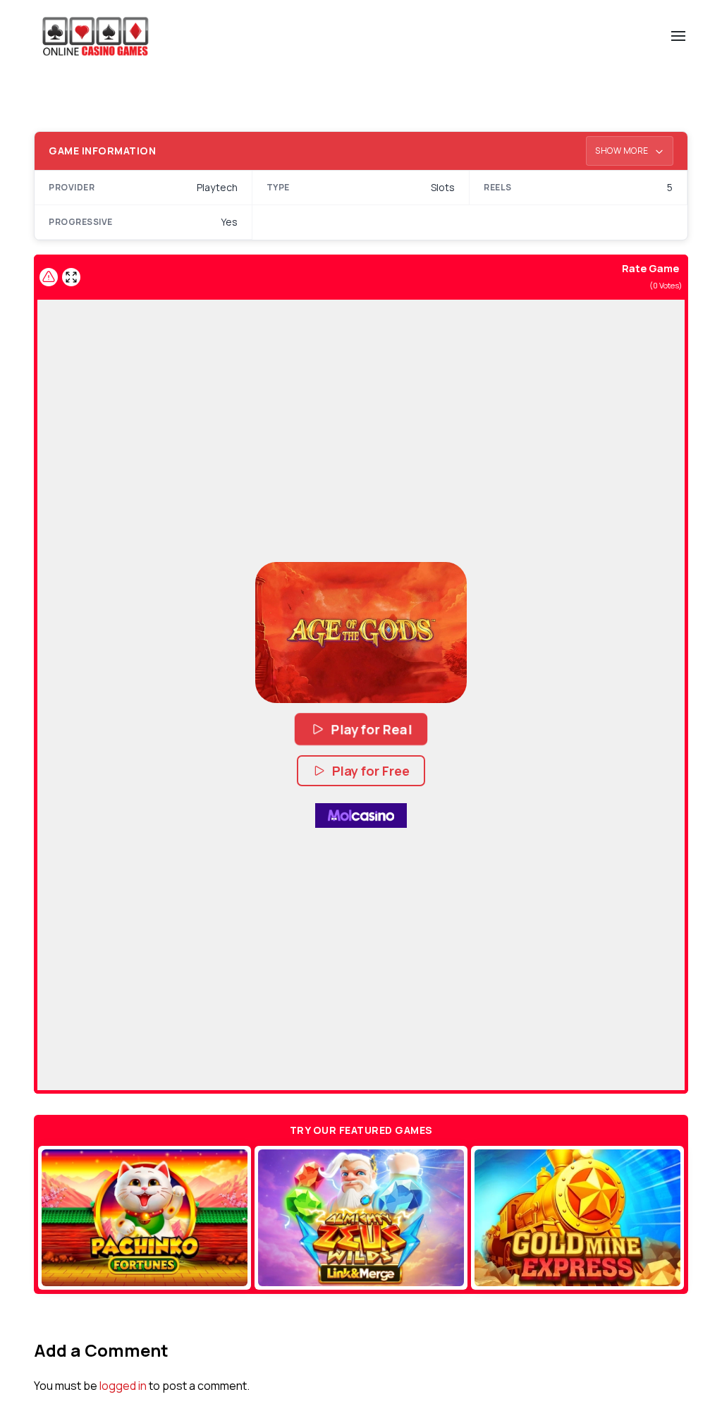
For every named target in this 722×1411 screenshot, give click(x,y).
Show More (622, 151)
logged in (123, 1385)
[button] (361, 632)
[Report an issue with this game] (48, 277)
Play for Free (371, 770)
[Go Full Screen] (71, 277)
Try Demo (144, 1218)
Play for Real (372, 729)
